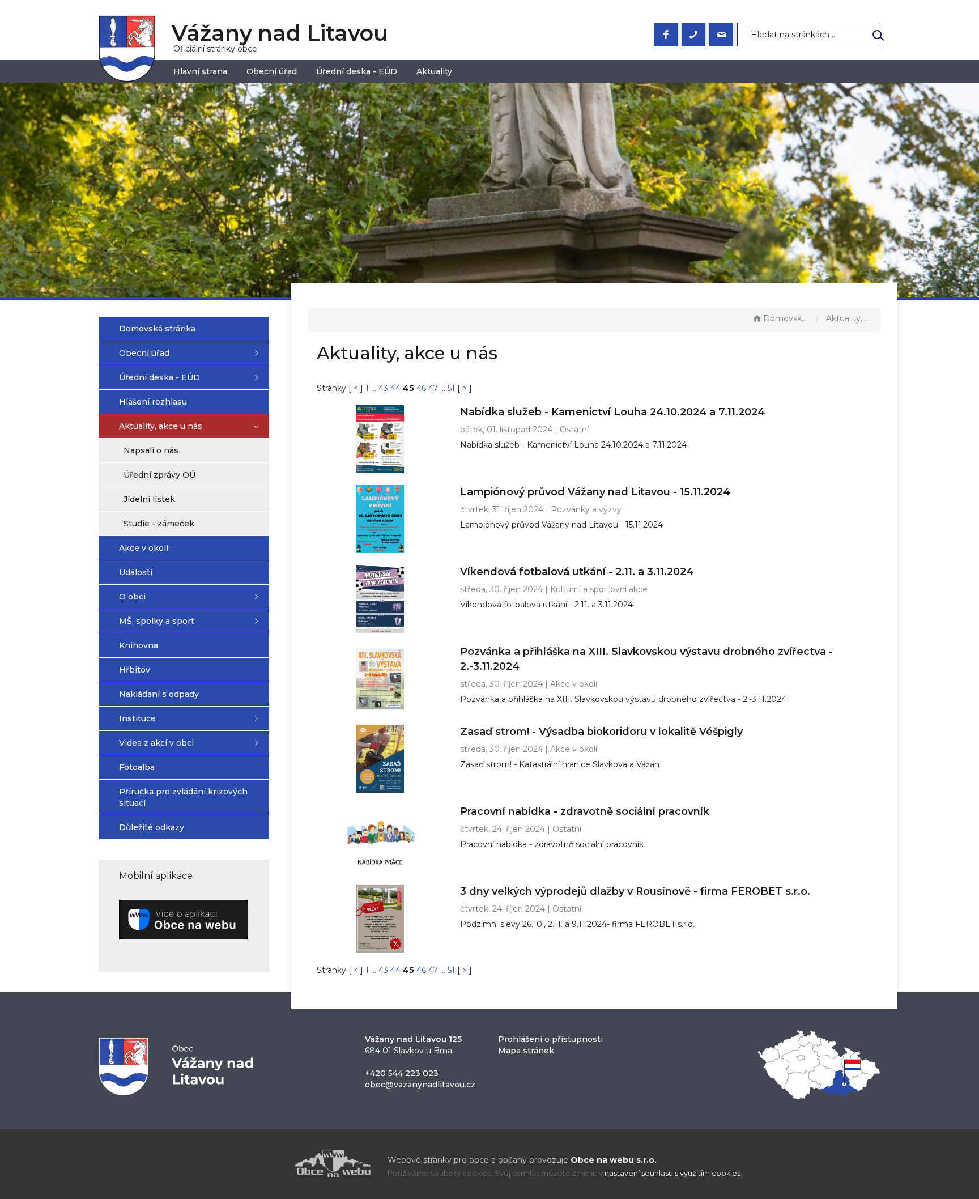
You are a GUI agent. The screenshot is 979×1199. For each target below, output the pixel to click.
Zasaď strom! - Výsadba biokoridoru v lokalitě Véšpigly (601, 731)
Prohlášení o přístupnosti (550, 1039)
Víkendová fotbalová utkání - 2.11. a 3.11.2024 (576, 572)
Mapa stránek (526, 1050)
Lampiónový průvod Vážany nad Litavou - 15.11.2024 (595, 492)
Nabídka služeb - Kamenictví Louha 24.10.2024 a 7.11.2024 (612, 412)
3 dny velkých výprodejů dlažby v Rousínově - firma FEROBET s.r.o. (635, 891)
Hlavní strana (200, 71)
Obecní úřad (271, 71)
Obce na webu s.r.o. (614, 1160)
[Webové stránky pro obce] (269, 1163)
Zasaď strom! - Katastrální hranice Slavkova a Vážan (559, 764)
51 (451, 388)
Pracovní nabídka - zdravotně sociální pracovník (584, 811)
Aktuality (434, 71)
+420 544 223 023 (402, 1073)
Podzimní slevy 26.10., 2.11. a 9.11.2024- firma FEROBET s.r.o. (577, 924)
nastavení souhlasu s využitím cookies (672, 1173)
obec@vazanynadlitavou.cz (420, 1084)
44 (396, 388)
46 (422, 388)
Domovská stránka (787, 318)
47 (434, 388)
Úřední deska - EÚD (356, 71)
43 (383, 388)
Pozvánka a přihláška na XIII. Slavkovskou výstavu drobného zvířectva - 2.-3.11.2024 (623, 699)
